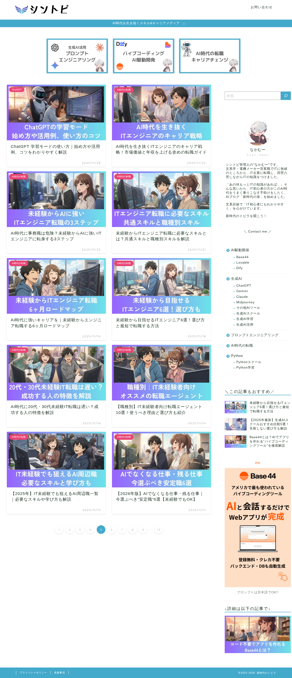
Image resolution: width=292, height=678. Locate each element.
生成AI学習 (244, 319)
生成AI (236, 278)
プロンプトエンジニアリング (255, 335)
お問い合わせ (262, 7)
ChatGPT (243, 285)
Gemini (242, 291)
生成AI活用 (244, 324)
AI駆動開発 (240, 250)
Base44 (242, 257)
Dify (239, 268)
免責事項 (59, 672)
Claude (242, 296)
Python (237, 356)
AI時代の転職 (242, 345)
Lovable (242, 262)
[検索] (286, 96)
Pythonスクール (248, 362)
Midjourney (245, 302)
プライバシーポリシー (33, 672)
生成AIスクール (248, 313)
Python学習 (245, 367)
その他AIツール (248, 307)
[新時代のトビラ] (42, 18)
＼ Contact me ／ (258, 231)
